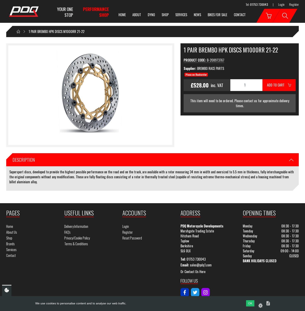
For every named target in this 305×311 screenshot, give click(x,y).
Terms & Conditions (76, 243)
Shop (165, 14)
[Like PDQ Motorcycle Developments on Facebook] (185, 292)
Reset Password (132, 238)
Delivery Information (76, 226)
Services (181, 14)
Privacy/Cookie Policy (77, 238)
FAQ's (67, 232)
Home (122, 14)
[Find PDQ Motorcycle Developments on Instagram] (205, 292)
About (136, 14)
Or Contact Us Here (193, 271)
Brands (10, 243)
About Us (11, 232)
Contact (240, 14)
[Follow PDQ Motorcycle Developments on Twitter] (195, 292)
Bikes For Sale (217, 14)
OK (250, 303)
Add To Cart (277, 85)
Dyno (151, 14)
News (197, 14)
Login (281, 4)
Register (294, 4)
